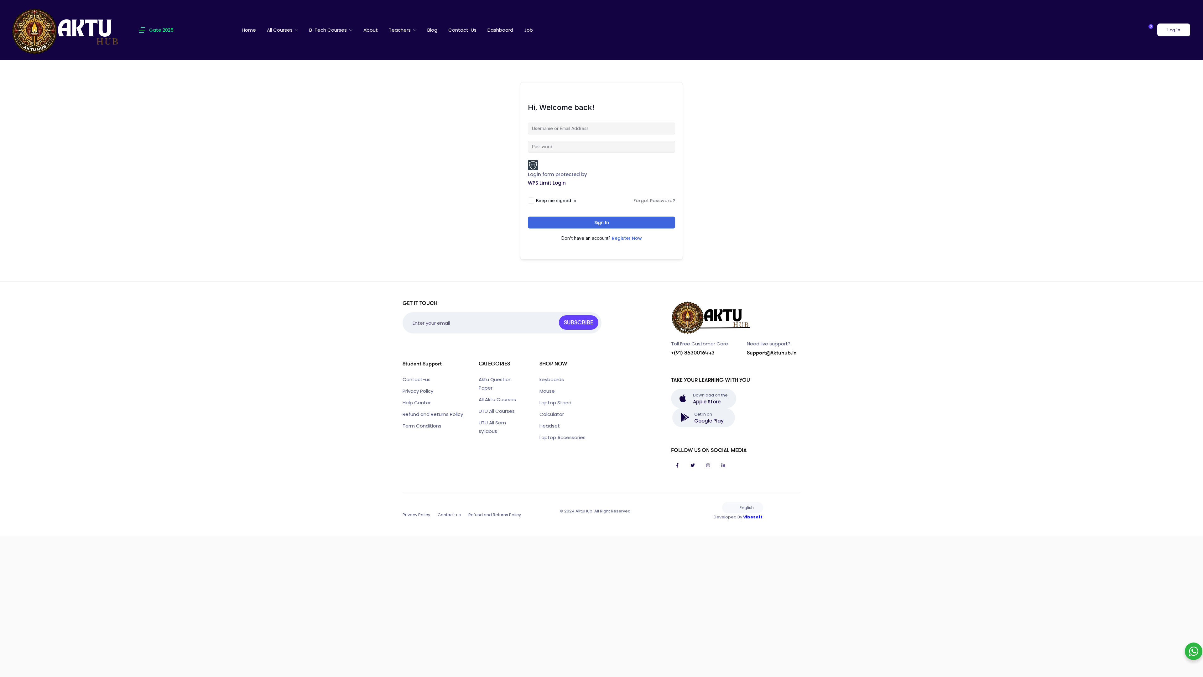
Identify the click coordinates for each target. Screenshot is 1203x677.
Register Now (627, 238)
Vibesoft (753, 517)
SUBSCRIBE (578, 322)
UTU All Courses (497, 411)
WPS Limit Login (547, 183)
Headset (549, 425)
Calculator (551, 414)
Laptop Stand (555, 402)
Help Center (417, 402)
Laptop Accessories (562, 437)
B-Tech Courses (328, 30)
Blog (432, 30)
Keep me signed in (556, 200)
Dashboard (500, 30)
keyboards (551, 379)
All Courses (280, 30)
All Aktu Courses (497, 399)
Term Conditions (422, 425)
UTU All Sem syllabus (492, 426)
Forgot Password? (654, 200)
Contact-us (462, 30)
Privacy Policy (418, 391)
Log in (1173, 30)
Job (528, 30)
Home (249, 30)
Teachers (400, 30)
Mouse (547, 391)
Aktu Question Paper (495, 383)
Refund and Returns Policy (433, 414)
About (370, 30)
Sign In (601, 222)
